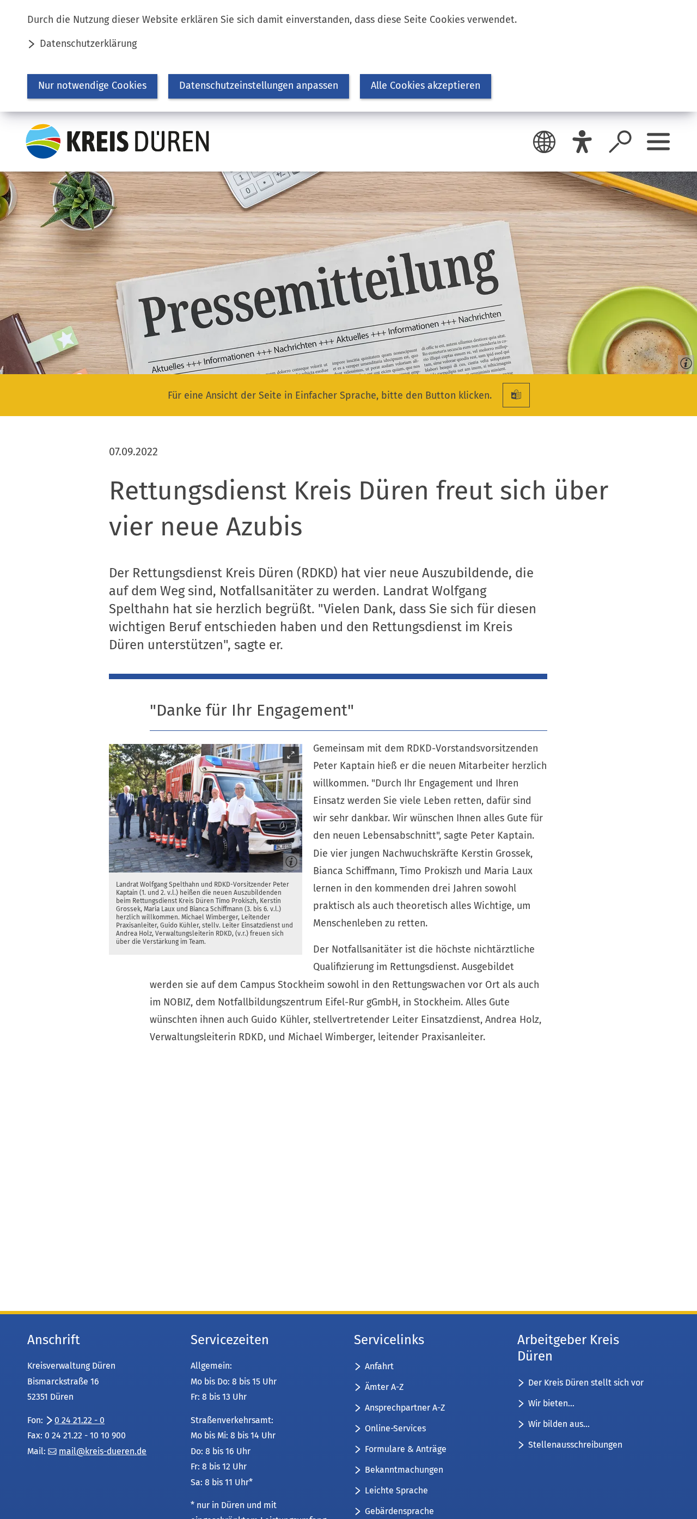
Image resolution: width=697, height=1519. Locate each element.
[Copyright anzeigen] (684, 361)
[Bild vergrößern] (205, 808)
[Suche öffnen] (620, 141)
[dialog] (348, 56)
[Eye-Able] (582, 141)
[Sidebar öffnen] (658, 141)
